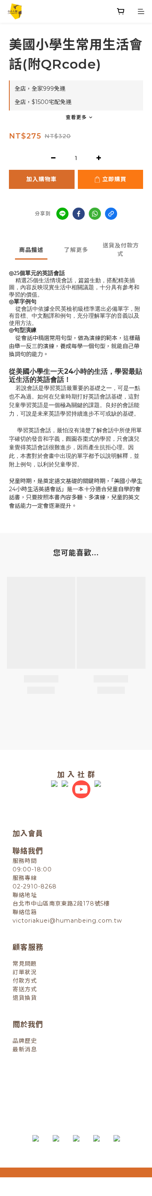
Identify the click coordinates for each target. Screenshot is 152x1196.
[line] (62, 214)
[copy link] (111, 214)
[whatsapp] (95, 214)
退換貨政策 (41, 1085)
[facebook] (79, 214)
